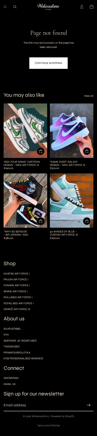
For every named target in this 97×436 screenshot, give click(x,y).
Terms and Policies (48, 425)
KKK (6, 334)
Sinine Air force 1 (16, 291)
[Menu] (5, 7)
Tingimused (12, 346)
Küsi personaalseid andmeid (23, 358)
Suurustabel (12, 328)
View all (88, 95)
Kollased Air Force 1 (18, 297)
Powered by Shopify (62, 416)
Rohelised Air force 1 (19, 303)
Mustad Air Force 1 (17, 273)
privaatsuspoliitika (17, 352)
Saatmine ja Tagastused (20, 340)
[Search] (15, 7)
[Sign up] (88, 405)
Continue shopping (48, 63)
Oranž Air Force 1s (17, 309)
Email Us (9, 384)
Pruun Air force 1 (16, 279)
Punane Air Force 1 (17, 285)
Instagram (11, 378)
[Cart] (92, 7)
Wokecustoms (40, 416)
